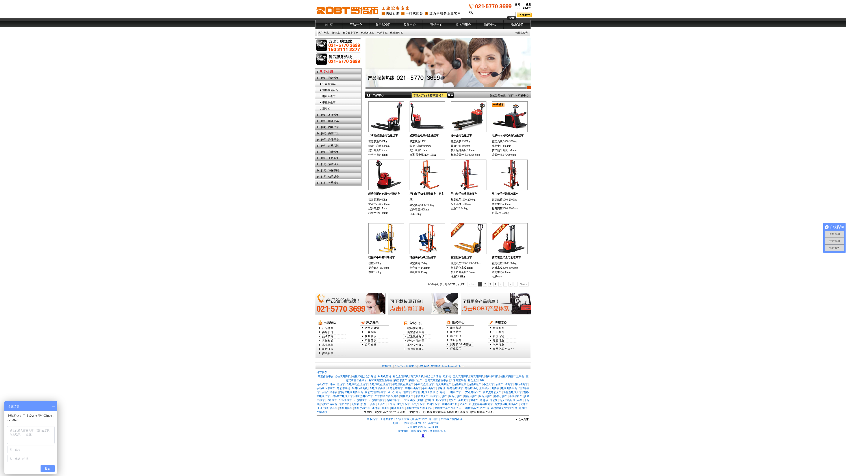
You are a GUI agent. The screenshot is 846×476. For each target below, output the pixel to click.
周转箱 (355, 404)
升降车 (407, 392)
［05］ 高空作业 (329, 133)
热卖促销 (326, 71)
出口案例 (498, 332)
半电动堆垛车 (455, 388)
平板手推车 (329, 102)
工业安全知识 (416, 344)
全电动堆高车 (395, 388)
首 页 (329, 24)
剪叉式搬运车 (443, 384)
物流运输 (498, 336)
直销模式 (328, 340)
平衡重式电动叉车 (342, 396)
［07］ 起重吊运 (329, 145)
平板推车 (332, 400)
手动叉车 (322, 384)
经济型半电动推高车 (481, 404)
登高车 (463, 404)
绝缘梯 (523, 408)
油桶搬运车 (474, 384)
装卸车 (524, 404)
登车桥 (416, 392)
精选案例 (498, 327)
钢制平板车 (393, 400)
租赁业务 (328, 349)
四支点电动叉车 (492, 392)
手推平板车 (515, 396)
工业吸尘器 (408, 400)
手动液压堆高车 (326, 388)
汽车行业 (498, 344)
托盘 (363, 404)
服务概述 (456, 327)
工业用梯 (322, 408)
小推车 (443, 396)
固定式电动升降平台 (351, 392)
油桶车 (376, 408)
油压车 (499, 384)
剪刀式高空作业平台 (437, 380)
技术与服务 (463, 24)
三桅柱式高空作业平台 (476, 408)
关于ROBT (382, 24)
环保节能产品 (416, 340)
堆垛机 (441, 388)
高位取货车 (400, 380)
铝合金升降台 (433, 376)
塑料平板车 (433, 404)
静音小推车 (500, 396)
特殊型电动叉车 (363, 396)
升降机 (441, 392)
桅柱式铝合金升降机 (364, 376)
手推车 (434, 396)
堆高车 (509, 384)
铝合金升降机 (401, 376)
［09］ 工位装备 (329, 158)
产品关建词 (372, 327)
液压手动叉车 (362, 408)
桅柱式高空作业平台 (512, 376)
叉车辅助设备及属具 (387, 396)
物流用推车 (470, 396)
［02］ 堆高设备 (329, 114)
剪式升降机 (477, 376)
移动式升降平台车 (375, 392)
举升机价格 (384, 376)
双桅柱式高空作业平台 (447, 408)
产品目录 (370, 340)
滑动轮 (326, 108)
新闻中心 (490, 24)
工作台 (391, 404)
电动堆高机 (343, 388)
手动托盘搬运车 (424, 384)
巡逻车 (474, 400)
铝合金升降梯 (476, 380)
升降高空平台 (458, 380)
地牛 (332, 384)
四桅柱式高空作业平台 (504, 408)
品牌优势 (328, 344)
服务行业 (498, 340)
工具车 (381, 404)
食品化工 (498, 348)
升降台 (495, 388)
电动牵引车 (396, 32)
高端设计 (328, 332)
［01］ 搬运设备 (329, 77)
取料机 (447, 376)
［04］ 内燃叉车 (329, 127)
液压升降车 (345, 408)
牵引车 (386, 408)
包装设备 (344, 404)
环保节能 (441, 400)
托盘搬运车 (329, 84)
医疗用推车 (485, 396)
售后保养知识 (416, 349)
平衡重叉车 (422, 396)
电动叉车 (382, 32)
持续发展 (328, 353)
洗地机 (421, 400)
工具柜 (372, 404)
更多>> (509, 348)
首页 (511, 95)
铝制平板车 (418, 404)
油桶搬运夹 (459, 384)
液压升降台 (394, 392)
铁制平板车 (403, 404)
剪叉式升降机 (461, 376)
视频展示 (370, 336)
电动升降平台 (509, 388)
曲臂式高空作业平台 (380, 380)
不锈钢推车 (360, 400)
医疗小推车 (455, 396)
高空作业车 (416, 380)
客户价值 (456, 336)
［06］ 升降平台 (329, 139)
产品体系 (328, 328)
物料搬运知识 (416, 328)
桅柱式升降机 (343, 376)
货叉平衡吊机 (507, 400)
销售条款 (423, 366)
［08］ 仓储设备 (329, 151)
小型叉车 (488, 384)
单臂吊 (484, 400)
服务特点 (456, 331)
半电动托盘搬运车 (403, 384)
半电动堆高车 (413, 388)
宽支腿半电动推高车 (506, 404)
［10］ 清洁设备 (329, 164)
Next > (523, 284)
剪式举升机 (417, 376)
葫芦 (519, 400)
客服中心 (409, 24)
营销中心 (436, 24)
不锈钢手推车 (377, 400)
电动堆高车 (367, 32)
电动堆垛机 (471, 388)
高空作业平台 (350, 32)
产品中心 (356, 24)
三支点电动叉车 (472, 392)
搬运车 (336, 32)
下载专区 (370, 332)
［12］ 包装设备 (329, 176)
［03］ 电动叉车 (329, 121)
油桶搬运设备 (330, 90)
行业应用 (456, 348)
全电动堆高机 (377, 388)
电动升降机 (428, 392)
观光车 (452, 400)
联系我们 (517, 24)
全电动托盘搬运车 (357, 384)
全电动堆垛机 (450, 404)
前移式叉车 (407, 396)
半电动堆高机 (360, 388)
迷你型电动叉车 (512, 392)
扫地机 (430, 400)
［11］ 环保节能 (329, 170)
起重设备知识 (416, 336)
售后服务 (456, 340)
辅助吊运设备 (329, 404)
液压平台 (484, 388)
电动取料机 (492, 376)
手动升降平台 (330, 392)
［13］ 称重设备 (329, 182)
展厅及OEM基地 (460, 344)
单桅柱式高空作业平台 (419, 408)
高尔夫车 (463, 400)
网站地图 (436, 366)
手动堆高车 (429, 388)
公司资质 (370, 344)
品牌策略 (328, 336)
